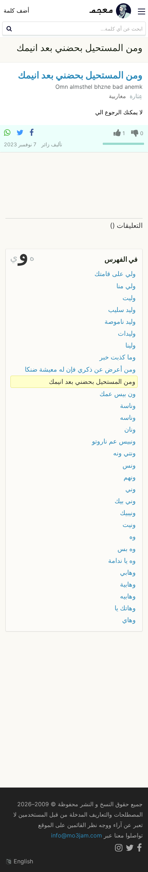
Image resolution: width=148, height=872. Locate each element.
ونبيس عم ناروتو (114, 441)
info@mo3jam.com (76, 835)
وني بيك (125, 501)
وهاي (129, 620)
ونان (130, 429)
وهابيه (128, 596)
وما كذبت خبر (118, 357)
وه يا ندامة (122, 560)
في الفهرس (121, 259)
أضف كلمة (16, 10)
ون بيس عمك (118, 394)
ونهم (130, 477)
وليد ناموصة (120, 321)
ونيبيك (128, 513)
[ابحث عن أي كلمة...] (8, 28)
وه (132, 536)
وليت (129, 298)
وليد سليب (122, 309)
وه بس (126, 548)
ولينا (130, 345)
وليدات (127, 333)
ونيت (129, 524)
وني (130, 489)
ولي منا (126, 286)
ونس (129, 465)
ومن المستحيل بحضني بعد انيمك (80, 75)
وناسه (128, 417)
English (22, 861)
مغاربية (117, 96)
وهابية (128, 584)
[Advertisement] (74, 185)
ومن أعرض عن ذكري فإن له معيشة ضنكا (80, 369)
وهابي (128, 572)
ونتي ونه (124, 453)
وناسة (128, 405)
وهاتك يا (125, 608)
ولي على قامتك (115, 273)
